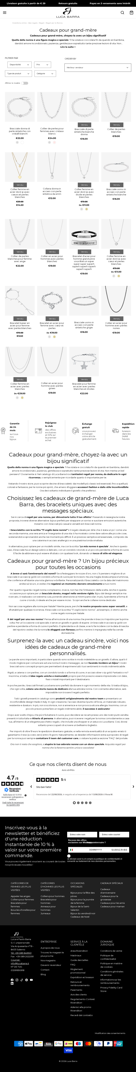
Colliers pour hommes (52, 896)
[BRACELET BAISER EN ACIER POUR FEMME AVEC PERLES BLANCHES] (20, 301)
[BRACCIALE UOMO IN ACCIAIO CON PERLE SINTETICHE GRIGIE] (84, 301)
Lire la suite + (68, 47)
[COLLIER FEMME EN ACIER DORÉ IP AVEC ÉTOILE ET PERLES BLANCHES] (84, 167)
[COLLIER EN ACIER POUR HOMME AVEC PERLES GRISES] (52, 361)
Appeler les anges (20, 896)
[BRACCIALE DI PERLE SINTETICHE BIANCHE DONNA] (84, 107)
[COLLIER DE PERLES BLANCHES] (116, 107)
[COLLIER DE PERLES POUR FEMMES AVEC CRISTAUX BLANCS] (52, 107)
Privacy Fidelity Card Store (111, 989)
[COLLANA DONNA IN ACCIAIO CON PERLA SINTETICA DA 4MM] (52, 167)
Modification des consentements (110, 1033)
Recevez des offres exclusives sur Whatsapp (80, 841)
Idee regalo (32, 23)
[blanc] (22, 142)
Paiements (76, 990)
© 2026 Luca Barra (68, 1061)
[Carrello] (131, 12)
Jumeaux (45, 913)
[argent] (17, 142)
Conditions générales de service (111, 973)
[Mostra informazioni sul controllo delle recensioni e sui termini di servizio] (25, 795)
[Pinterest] (26, 979)
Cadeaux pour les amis (112, 903)
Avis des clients (78, 994)
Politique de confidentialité (108, 957)
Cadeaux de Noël (79, 916)
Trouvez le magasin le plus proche (52, 954)
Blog (43, 974)
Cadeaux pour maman (112, 906)
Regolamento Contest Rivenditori (82, 1001)
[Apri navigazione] (4, 12)
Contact (45, 969)
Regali (41, 23)
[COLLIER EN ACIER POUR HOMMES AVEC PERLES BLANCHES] (52, 234)
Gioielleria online (19, 23)
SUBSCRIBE (119, 849)
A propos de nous (50, 948)
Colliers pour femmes (22, 899)
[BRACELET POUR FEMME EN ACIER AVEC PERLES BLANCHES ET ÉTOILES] (84, 361)
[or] (86, 209)
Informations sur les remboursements (110, 981)
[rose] (54, 142)
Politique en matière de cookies (111, 965)
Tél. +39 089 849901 (21, 953)
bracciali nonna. (93, 524)
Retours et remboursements (79, 984)
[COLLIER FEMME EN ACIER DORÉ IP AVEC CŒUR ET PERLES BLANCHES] (116, 234)
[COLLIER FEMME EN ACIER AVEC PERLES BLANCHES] (20, 361)
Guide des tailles (79, 960)
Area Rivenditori (79, 950)
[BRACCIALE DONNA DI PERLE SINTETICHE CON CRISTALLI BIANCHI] (20, 107)
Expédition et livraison (82, 977)
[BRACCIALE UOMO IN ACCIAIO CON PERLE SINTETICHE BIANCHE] (116, 167)
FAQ (72, 964)
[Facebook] (12, 979)
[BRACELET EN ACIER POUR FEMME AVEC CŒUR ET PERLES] (52, 301)
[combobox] (73, 849)
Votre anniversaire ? (96, 842)
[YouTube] (31, 979)
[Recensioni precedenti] (31, 787)
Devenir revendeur (51, 965)
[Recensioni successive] (133, 787)
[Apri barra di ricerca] (122, 12)
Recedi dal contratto (81, 1015)
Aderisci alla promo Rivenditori (80, 1009)
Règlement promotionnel (77, 971)
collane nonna (97, 600)
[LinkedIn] (12, 983)
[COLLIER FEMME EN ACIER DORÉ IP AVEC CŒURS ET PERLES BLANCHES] (20, 167)
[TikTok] (21, 979)
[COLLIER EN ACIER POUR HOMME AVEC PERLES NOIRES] (116, 301)
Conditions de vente (111, 950)
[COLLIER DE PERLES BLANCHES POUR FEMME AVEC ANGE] (20, 234)
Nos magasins (48, 960)
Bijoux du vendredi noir (82, 913)
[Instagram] (17, 979)
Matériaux (75, 955)
